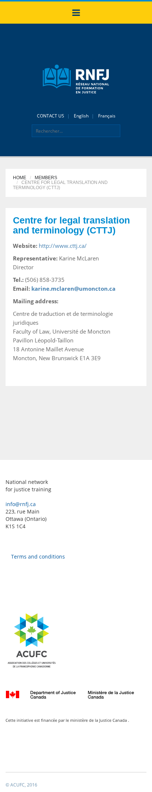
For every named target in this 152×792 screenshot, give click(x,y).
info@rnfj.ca (21, 504)
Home (19, 177)
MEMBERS (46, 177)
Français (106, 116)
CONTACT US (50, 116)
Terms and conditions (38, 556)
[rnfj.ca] (76, 78)
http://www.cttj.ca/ (63, 245)
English (81, 116)
